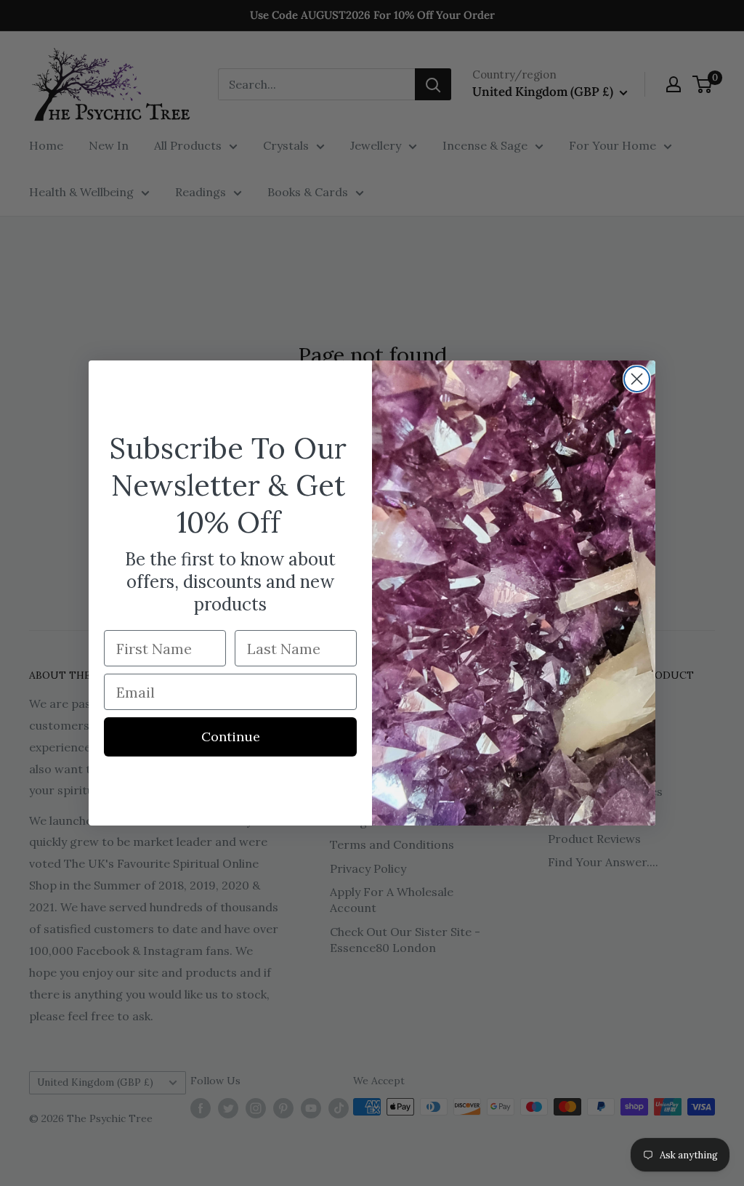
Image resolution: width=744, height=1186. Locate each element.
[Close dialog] (637, 379)
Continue (230, 736)
